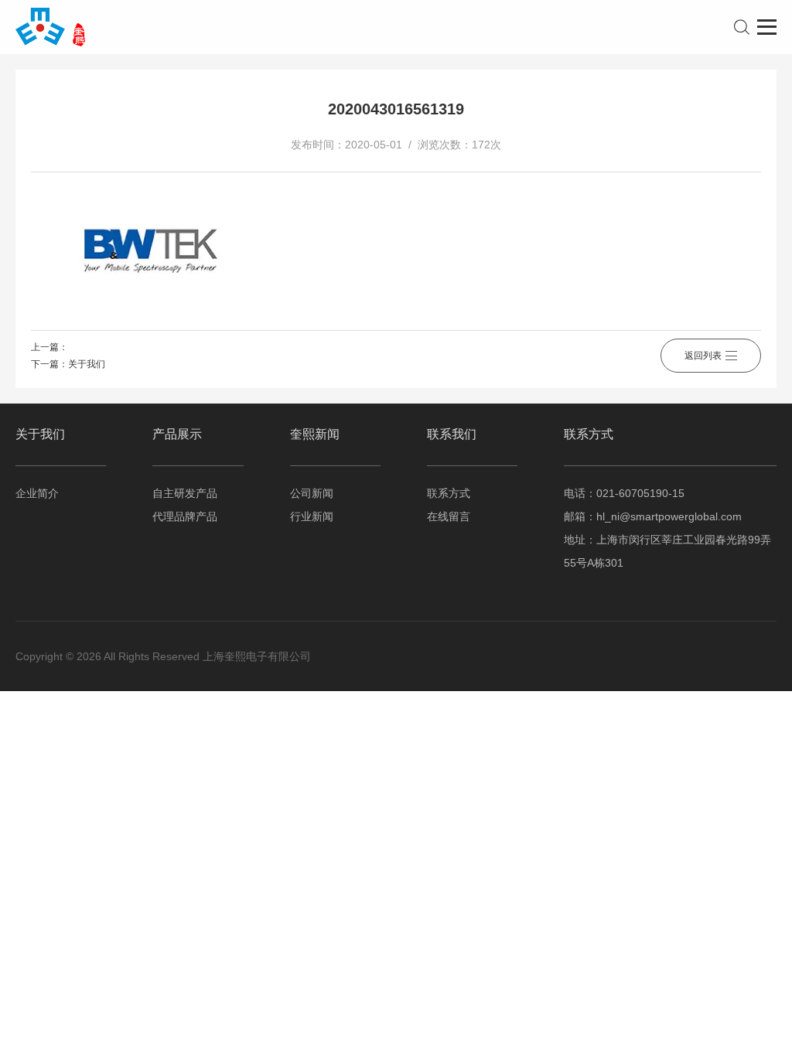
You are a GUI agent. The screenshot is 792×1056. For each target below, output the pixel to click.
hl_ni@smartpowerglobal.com (669, 516)
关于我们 (86, 364)
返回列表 (703, 355)
